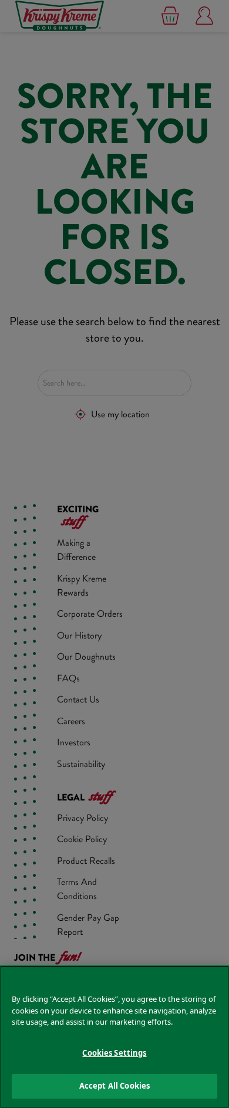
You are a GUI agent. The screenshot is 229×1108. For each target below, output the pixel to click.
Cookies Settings (114, 1053)
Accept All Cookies (114, 1085)
